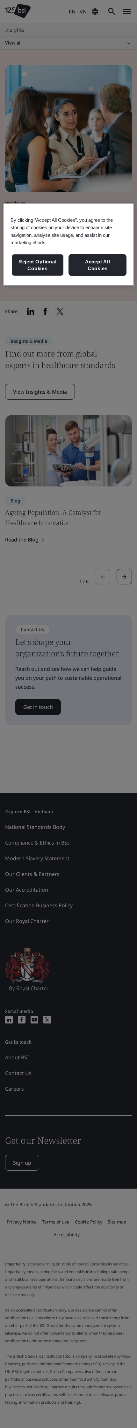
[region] (69, 245)
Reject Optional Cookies (37, 265)
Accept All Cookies (97, 265)
